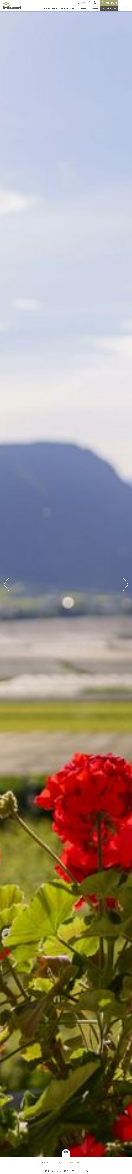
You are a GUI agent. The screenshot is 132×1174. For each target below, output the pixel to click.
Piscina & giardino (59, 1163)
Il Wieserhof (47, 1163)
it (124, 7)
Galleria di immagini (76, 1163)
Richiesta (111, 9)
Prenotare (111, 3)
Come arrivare (90, 1163)
